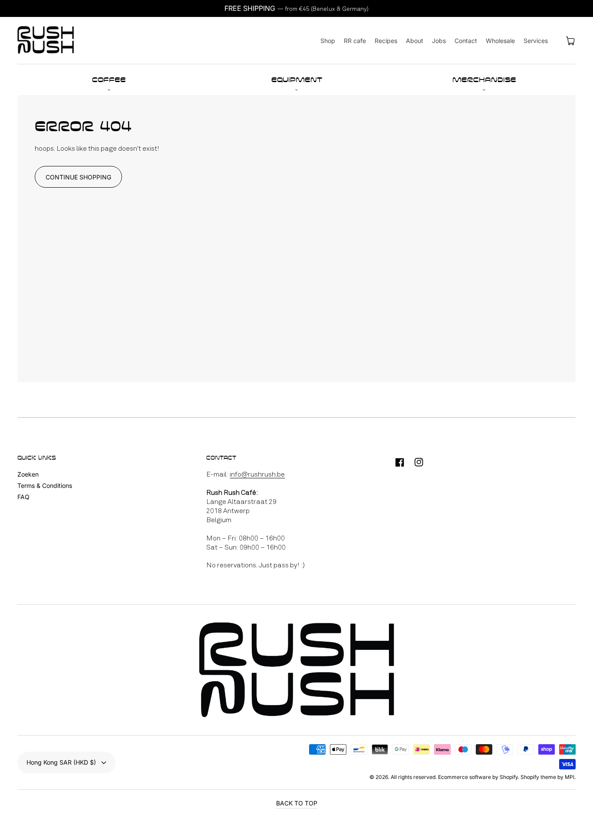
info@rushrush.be (257, 474)
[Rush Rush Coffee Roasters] (45, 41)
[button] (109, 79)
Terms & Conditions (44, 485)
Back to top (296, 803)
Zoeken (28, 474)
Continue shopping (78, 177)
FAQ (23, 496)
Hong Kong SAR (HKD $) (61, 762)
